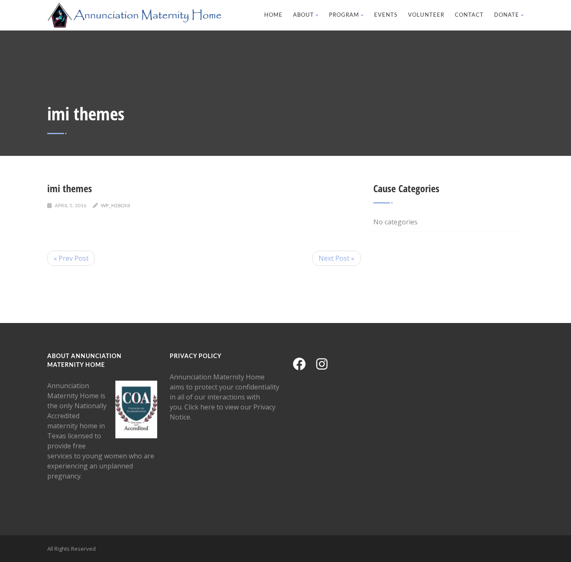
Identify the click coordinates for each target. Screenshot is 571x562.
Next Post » (336, 258)
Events (386, 15)
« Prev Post (71, 258)
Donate (506, 15)
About (303, 15)
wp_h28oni (115, 205)
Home (273, 15)
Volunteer (426, 15)
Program (344, 15)
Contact (469, 15)
